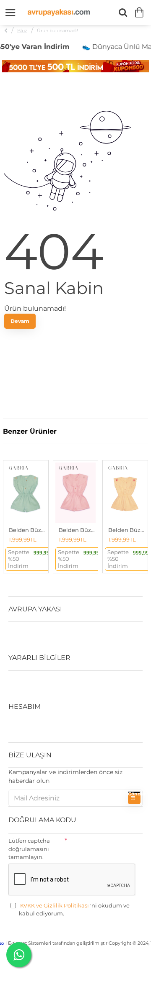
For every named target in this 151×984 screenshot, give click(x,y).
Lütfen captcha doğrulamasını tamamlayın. (29, 848)
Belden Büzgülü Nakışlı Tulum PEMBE (77, 530)
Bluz (22, 30)
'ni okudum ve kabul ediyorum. (74, 909)
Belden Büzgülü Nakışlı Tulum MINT (27, 530)
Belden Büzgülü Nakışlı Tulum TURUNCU (127, 530)
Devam (19, 321)
